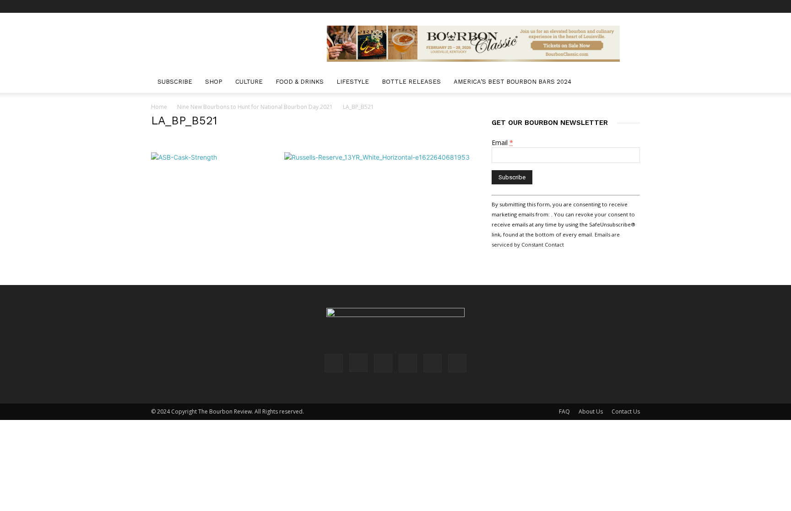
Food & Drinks (300, 81)
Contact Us (626, 411)
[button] (629, 82)
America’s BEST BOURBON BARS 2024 (512, 81)
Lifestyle (352, 81)
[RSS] (603, 6)
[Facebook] (557, 6)
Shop (213, 81)
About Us (591, 411)
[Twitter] (618, 6)
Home (159, 107)
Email (502, 142)
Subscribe (174, 81)
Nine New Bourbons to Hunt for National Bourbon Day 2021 (255, 107)
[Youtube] (633, 6)
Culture (249, 81)
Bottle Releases (411, 81)
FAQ (564, 411)
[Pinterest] (588, 6)
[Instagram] (573, 6)
